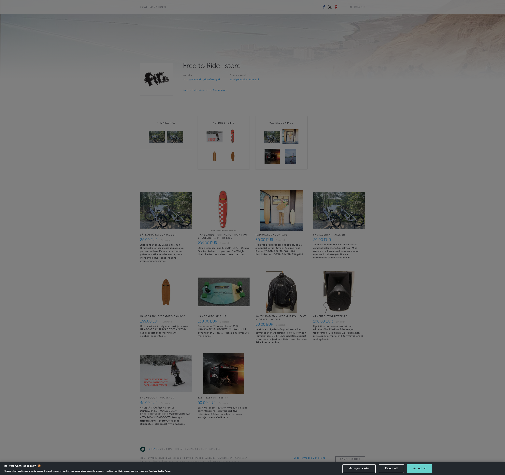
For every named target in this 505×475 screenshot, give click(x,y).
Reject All (391, 468)
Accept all (419, 468)
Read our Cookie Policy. (160, 471)
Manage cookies (359, 468)
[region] (252, 468)
